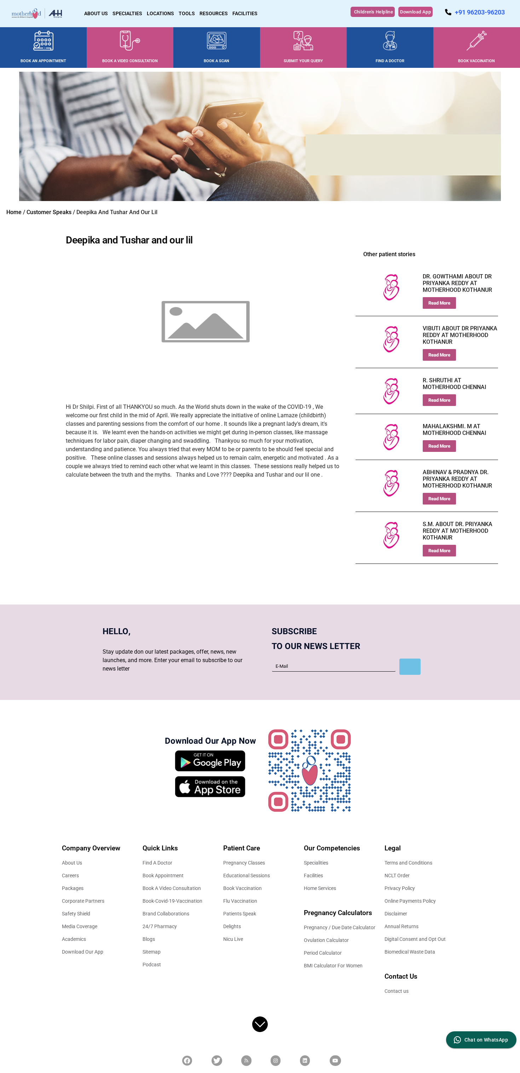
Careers (70, 875)
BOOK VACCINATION (476, 61)
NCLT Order (397, 875)
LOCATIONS (160, 13)
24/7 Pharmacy (160, 926)
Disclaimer (396, 913)
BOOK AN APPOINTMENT (43, 61)
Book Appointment (163, 875)
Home (14, 212)
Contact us (397, 991)
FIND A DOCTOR (390, 61)
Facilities (313, 875)
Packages (72, 888)
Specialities (316, 863)
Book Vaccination (242, 888)
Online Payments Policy (410, 901)
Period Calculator (323, 953)
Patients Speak (239, 913)
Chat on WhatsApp (486, 1040)
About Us (72, 863)
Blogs (149, 939)
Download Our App (82, 952)
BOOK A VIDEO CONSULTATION (130, 61)
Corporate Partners (83, 901)
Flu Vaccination (240, 901)
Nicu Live (233, 939)
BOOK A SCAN (216, 61)
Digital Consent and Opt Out (415, 939)
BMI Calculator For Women (333, 965)
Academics (74, 939)
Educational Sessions (246, 875)
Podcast (152, 964)
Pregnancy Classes (244, 863)
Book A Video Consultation (172, 888)
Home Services (320, 888)
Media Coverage (79, 926)
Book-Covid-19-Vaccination (172, 901)
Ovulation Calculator (326, 940)
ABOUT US (96, 13)
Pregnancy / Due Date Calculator (339, 927)
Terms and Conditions (408, 863)
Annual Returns (401, 926)
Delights (232, 926)
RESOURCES (214, 13)
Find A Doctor (157, 863)
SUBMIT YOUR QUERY (303, 61)
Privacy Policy (400, 888)
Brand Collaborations (166, 913)
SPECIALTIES (127, 13)
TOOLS (187, 13)
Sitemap (152, 952)
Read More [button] (439, 303)
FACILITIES (245, 13)
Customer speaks (49, 212)
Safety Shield (76, 913)
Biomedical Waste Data (410, 952)
